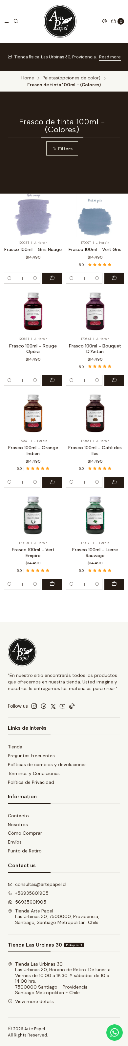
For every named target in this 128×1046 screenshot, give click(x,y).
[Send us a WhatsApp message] (114, 1032)
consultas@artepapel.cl (40, 884)
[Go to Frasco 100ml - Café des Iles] (95, 413)
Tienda (15, 747)
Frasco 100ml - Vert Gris (95, 249)
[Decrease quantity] (9, 278)
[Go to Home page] (60, 21)
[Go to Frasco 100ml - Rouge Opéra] (33, 311)
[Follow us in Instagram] (34, 706)
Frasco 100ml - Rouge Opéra (33, 349)
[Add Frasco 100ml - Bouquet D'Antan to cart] (114, 380)
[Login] (104, 21)
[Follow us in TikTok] (72, 706)
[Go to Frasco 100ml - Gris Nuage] (33, 215)
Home (27, 78)
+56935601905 (32, 893)
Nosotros (18, 824)
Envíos (15, 842)
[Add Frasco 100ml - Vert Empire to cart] (52, 584)
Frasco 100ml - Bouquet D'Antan (95, 349)
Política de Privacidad (31, 782)
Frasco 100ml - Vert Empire (33, 552)
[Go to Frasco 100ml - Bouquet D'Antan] (95, 311)
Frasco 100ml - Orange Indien (33, 450)
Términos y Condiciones (34, 773)
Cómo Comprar (25, 833)
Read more (110, 57)
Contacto (18, 816)
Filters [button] (65, 149)
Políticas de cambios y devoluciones (47, 764)
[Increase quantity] (35, 278)
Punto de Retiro (25, 851)
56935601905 (30, 902)
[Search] (15, 21)
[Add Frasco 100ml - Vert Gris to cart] (114, 278)
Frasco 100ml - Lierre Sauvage (95, 552)
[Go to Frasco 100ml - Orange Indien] (33, 413)
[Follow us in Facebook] (43, 706)
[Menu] (6, 21)
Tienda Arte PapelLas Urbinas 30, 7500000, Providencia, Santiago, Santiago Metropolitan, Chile (57, 916)
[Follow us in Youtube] (62, 706)
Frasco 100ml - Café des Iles (95, 450)
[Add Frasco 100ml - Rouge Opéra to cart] (52, 380)
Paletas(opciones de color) (71, 78)
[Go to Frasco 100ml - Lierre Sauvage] (95, 515)
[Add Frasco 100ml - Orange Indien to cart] (52, 482)
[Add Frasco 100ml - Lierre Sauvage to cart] (114, 584)
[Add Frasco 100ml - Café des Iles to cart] (114, 482)
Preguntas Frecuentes (31, 756)
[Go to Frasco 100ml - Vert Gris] (95, 215)
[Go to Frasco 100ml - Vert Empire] (33, 515)
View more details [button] (34, 1001)
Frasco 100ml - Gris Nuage (33, 249)
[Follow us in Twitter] (53, 706)
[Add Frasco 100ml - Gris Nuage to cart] (52, 278)
